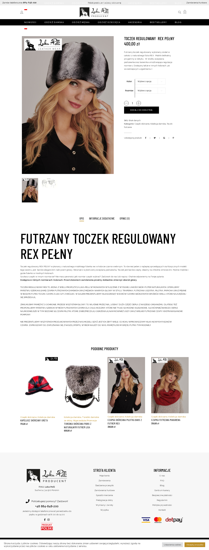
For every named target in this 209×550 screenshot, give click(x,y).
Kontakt (162, 510)
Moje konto (104, 476)
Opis (81, 218)
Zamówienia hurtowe (196, 3)
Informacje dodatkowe (102, 218)
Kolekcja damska (158, 124)
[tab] (81, 218)
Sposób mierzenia (104, 495)
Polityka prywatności (162, 505)
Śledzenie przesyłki (104, 485)
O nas (162, 476)
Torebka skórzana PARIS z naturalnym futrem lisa (77, 425)
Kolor (129, 81)
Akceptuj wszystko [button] (194, 545)
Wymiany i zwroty (104, 505)
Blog (162, 485)
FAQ (162, 480)
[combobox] (150, 81)
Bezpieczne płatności (162, 495)
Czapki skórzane (142, 124)
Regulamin (162, 500)
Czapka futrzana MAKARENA (165, 420)
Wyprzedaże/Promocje (85, 420)
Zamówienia (104, 480)
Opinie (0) (125, 218)
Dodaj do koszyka (141, 110)
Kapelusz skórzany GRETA (34, 420)
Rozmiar (129, 90)
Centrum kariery (162, 490)
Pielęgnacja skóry (104, 500)
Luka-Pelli (84, 287)
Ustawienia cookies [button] (172, 545)
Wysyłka (104, 510)
